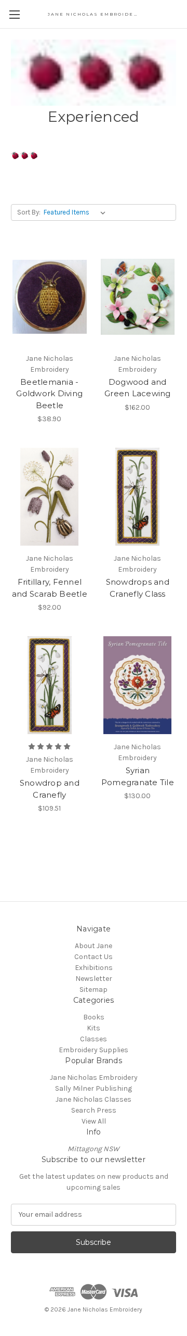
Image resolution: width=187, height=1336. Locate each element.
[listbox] (76, 212)
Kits (93, 1028)
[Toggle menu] (14, 14)
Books (93, 1017)
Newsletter (93, 978)
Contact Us (93, 956)
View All (94, 1121)
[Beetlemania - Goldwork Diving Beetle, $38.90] (49, 297)
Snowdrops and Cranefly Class (137, 588)
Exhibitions (94, 967)
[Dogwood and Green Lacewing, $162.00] (138, 297)
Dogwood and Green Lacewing (137, 388)
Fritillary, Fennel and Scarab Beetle (49, 588)
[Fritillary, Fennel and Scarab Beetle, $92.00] (49, 497)
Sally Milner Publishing (93, 1088)
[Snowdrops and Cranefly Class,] (138, 497)
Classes (93, 1039)
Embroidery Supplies (93, 1049)
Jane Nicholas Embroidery (94, 1077)
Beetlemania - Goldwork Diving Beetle (49, 393)
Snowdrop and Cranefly (49, 789)
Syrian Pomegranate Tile (137, 776)
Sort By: (29, 212)
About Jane (93, 945)
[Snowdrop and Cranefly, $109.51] (49, 685)
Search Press (93, 1110)
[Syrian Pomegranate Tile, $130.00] (138, 685)
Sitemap (93, 989)
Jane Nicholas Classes (93, 1099)
